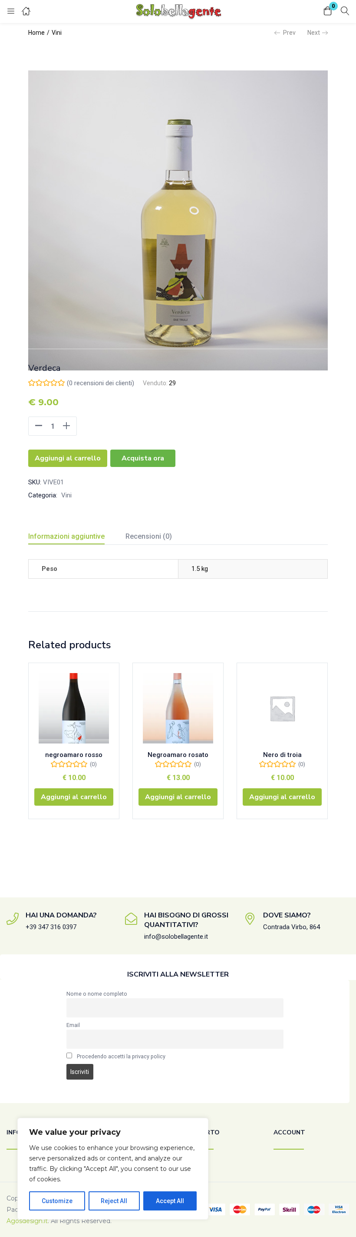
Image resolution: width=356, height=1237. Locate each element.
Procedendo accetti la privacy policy (121, 1056)
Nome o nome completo (96, 993)
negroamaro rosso (73, 755)
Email (73, 1025)
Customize (57, 1200)
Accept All (170, 1200)
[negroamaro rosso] (74, 708)
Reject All (114, 1200)
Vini (57, 32)
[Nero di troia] (282, 708)
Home (36, 32)
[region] (112, 1169)
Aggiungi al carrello (68, 458)
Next (313, 32)
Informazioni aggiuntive (66, 536)
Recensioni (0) (148, 536)
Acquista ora (143, 458)
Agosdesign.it (27, 1221)
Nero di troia (282, 755)
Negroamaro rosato (178, 755)
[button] (327, 11)
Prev (289, 32)
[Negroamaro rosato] (178, 708)
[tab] (76, 537)
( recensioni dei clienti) (100, 383)
